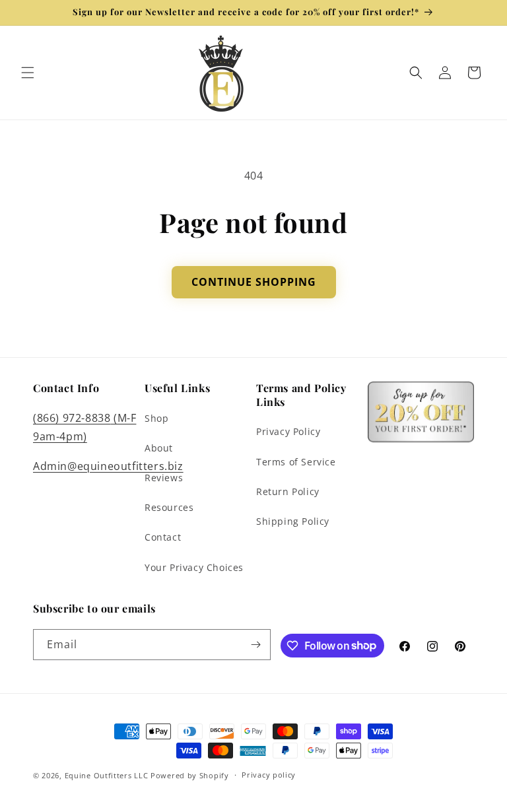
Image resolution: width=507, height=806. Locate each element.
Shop (156, 418)
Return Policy (288, 491)
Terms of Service (296, 461)
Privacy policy (269, 775)
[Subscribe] (255, 644)
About (159, 448)
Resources (169, 507)
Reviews (164, 477)
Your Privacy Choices (194, 567)
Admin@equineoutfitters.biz (108, 466)
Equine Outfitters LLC (107, 775)
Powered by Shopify (190, 775)
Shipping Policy (292, 521)
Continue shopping (253, 282)
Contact (163, 537)
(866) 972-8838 (71, 418)
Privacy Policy (288, 431)
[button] (27, 72)
